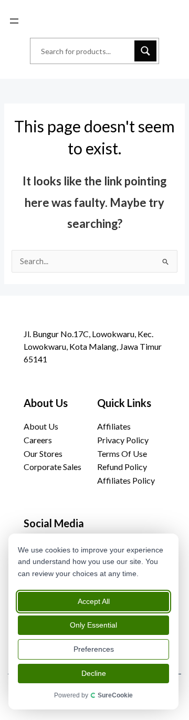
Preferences (94, 649)
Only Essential (93, 625)
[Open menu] (14, 21)
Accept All (94, 601)
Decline (93, 673)
